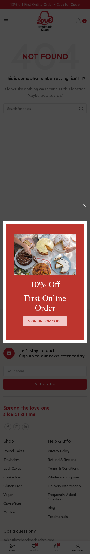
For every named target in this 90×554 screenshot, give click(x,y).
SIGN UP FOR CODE (45, 321)
